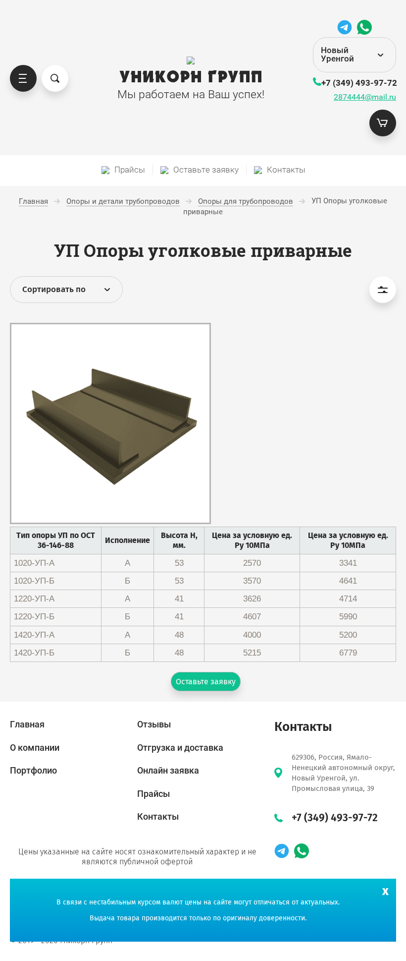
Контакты (158, 816)
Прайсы (153, 793)
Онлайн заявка (168, 770)
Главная (27, 724)
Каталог (23, 78)
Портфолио (33, 770)
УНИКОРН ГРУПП (190, 77)
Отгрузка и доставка (180, 747)
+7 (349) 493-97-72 (359, 83)
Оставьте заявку (206, 681)
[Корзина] (382, 123)
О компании (34, 747)
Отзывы (154, 724)
